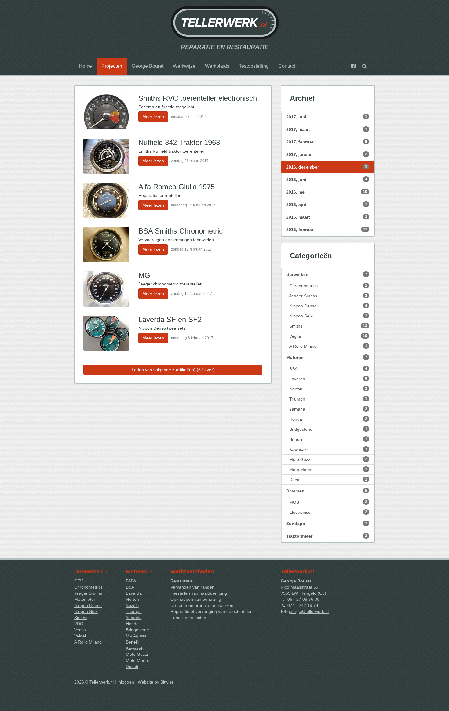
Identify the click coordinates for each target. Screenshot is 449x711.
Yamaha (328, 409)
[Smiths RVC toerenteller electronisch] (106, 111)
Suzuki (132, 605)
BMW (131, 581)
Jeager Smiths (328, 295)
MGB (328, 502)
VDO (78, 623)
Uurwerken (326, 274)
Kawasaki (328, 449)
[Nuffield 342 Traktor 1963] (106, 156)
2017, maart (326, 129)
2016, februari (326, 229)
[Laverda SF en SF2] (106, 333)
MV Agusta (136, 635)
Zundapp (326, 523)
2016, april (326, 204)
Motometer (84, 599)
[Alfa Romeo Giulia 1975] (106, 200)
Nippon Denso (328, 305)
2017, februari (326, 142)
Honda (328, 419)
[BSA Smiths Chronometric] (106, 244)
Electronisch (328, 512)
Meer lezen (153, 116)
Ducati (328, 479)
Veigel (80, 635)
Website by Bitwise (156, 682)
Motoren (326, 357)
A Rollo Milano (328, 346)
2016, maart (326, 217)
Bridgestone (328, 429)
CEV (78, 581)
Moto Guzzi (328, 459)
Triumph (328, 399)
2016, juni (326, 179)
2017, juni (326, 116)
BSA (328, 368)
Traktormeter (326, 536)
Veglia (328, 336)
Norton (328, 388)
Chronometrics (328, 285)
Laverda (328, 378)
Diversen (326, 490)
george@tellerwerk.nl (308, 611)
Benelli (328, 439)
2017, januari (326, 154)
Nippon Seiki (328, 316)
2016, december (326, 167)
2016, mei (326, 192)
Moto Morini (328, 469)
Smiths (328, 326)
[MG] (106, 289)
